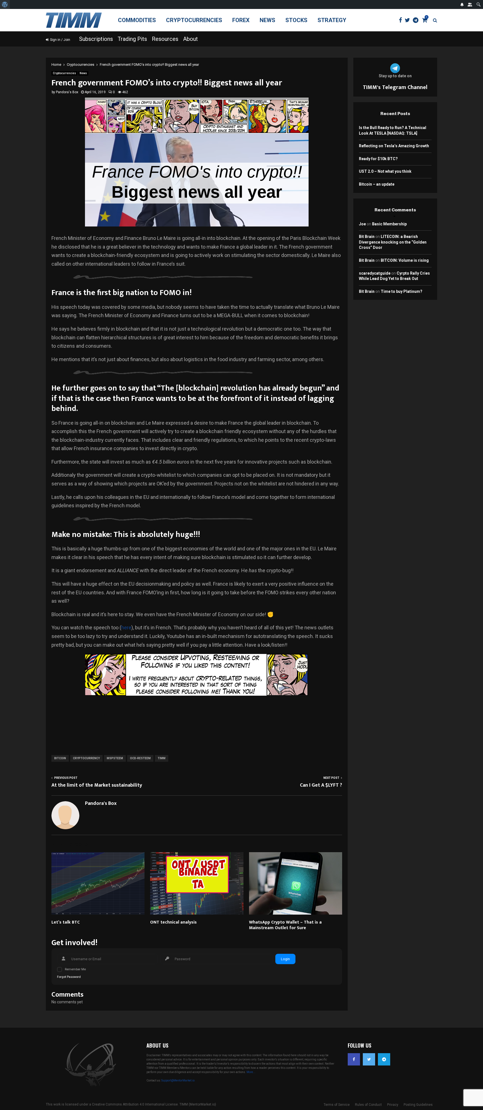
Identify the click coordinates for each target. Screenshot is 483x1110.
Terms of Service (337, 1105)
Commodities (137, 20)
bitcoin (60, 758)
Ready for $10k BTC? (378, 158)
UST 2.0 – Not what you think (385, 171)
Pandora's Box (67, 92)
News (267, 20)
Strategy (332, 20)
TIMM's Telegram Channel (395, 87)
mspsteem (115, 758)
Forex (241, 20)
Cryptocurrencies (194, 20)
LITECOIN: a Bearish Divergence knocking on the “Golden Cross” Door (393, 242)
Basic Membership (389, 224)
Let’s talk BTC (65, 922)
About (190, 39)
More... (251, 1072)
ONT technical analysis (173, 922)
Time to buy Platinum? (401, 291)
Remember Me (75, 969)
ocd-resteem (140, 758)
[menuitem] (5, 4)
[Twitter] (409, 20)
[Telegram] (417, 20)
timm (161, 758)
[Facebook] (402, 20)
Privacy (392, 1105)
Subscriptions (96, 39)
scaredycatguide (374, 273)
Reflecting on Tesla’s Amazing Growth (394, 146)
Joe (362, 224)
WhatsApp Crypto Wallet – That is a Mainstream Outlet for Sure (285, 925)
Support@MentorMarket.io (178, 1080)
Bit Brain (367, 236)
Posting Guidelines (418, 1105)
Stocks (296, 20)
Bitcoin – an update (376, 184)
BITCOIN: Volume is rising (405, 260)
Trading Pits (132, 39)
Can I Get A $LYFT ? (321, 785)
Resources (165, 39)
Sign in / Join (59, 40)
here (126, 627)
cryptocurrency (86, 758)
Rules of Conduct (368, 1105)
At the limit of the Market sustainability (96, 785)
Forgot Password (69, 977)
